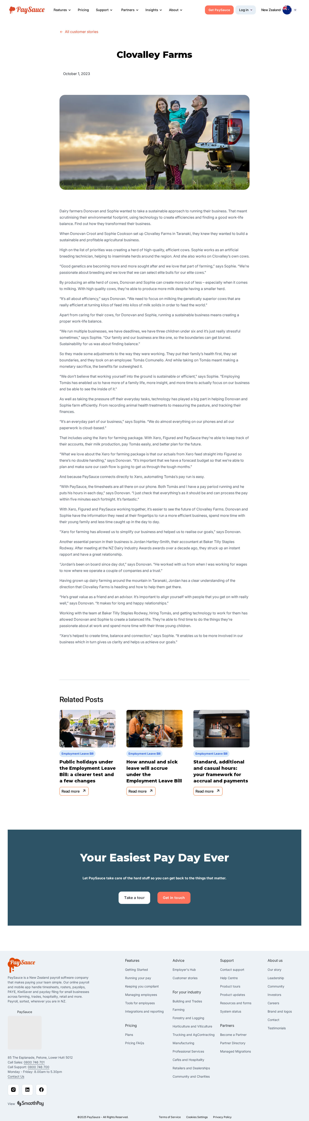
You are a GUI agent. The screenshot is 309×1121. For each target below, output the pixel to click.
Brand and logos (280, 1011)
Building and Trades (187, 1001)
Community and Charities (191, 1076)
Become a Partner (233, 1035)
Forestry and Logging (188, 1018)
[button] (62, 10)
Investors (274, 995)
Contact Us (16, 1076)
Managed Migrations (235, 1051)
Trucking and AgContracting (194, 1035)
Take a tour (134, 897)
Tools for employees (140, 1003)
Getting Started (136, 969)
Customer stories (185, 978)
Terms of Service (170, 1117)
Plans (129, 1035)
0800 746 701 (34, 1062)
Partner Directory (232, 1043)
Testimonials (277, 1028)
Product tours (230, 986)
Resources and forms (235, 1003)
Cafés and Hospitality (188, 1060)
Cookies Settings (197, 1117)
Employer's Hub (184, 969)
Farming (179, 1009)
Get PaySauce (219, 10)
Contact (273, 1020)
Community (276, 986)
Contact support (232, 969)
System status (230, 1011)
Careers (273, 1003)
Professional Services (188, 1051)
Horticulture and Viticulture (192, 1026)
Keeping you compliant (142, 986)
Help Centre (229, 978)
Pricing (83, 10)
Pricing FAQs (134, 1043)
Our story (274, 969)
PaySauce (24, 1012)
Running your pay (138, 978)
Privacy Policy (222, 1117)
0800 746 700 (38, 1067)
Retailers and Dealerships (191, 1068)
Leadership (276, 978)
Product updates (232, 995)
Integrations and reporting (144, 1011)
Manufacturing (183, 1043)
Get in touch (174, 897)
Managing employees (141, 995)
